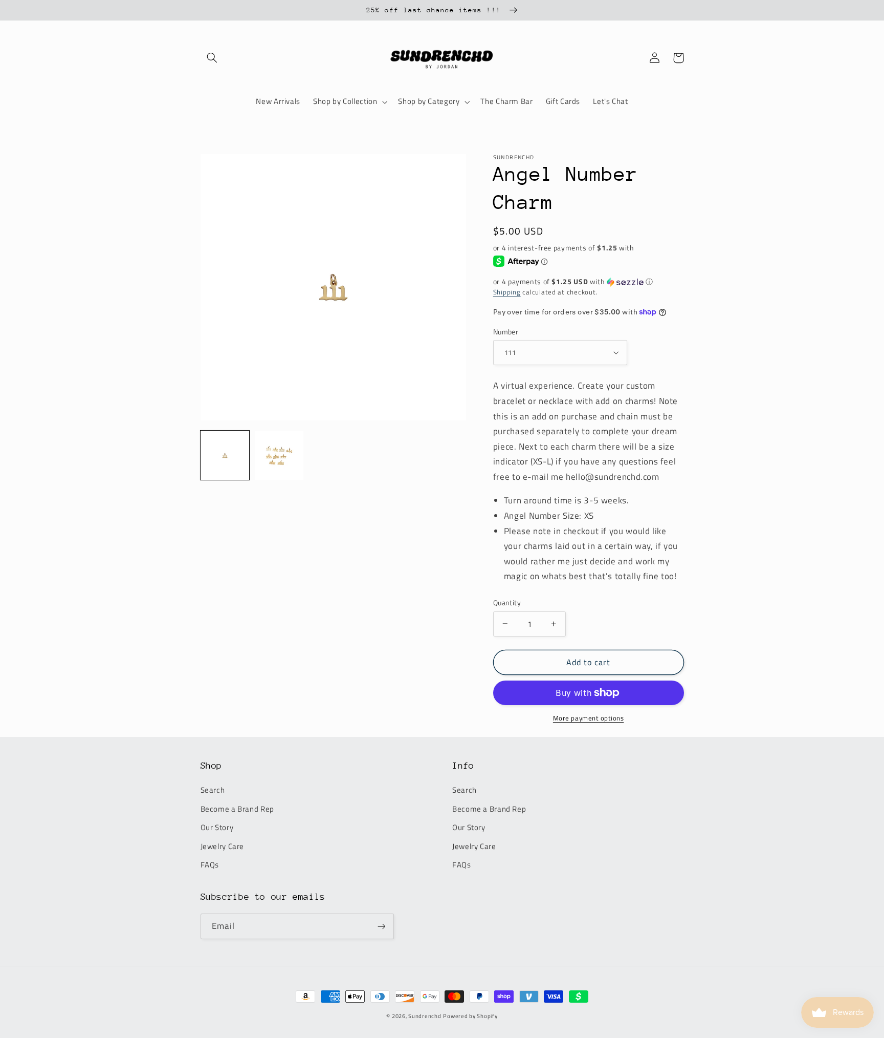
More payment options (588, 718)
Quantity (507, 603)
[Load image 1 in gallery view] (225, 455)
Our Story (217, 827)
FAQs (210, 865)
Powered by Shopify (470, 1016)
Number (506, 332)
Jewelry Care (223, 846)
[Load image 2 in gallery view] (279, 455)
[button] (212, 58)
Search (213, 790)
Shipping (507, 292)
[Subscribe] (381, 926)
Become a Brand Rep (237, 809)
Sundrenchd (424, 1016)
